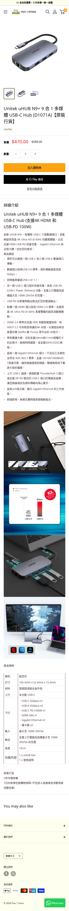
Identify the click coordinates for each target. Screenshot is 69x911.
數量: (7, 154)
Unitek (8, 129)
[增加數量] (35, 154)
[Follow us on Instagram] (13, 873)
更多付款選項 (34, 189)
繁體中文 (10, 855)
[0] (62, 12)
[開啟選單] (5, 11)
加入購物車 (34, 167)
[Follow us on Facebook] (6, 873)
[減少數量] (16, 154)
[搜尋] (48, 12)
